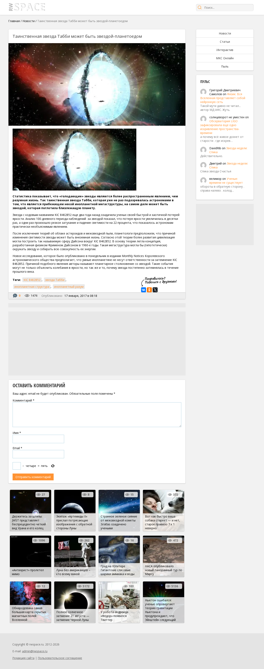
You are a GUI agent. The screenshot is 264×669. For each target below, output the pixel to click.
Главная (14, 21)
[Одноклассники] (149, 289)
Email (17, 448)
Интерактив (224, 50)
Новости (28, 21)
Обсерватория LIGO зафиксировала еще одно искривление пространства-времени (219, 127)
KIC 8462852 (32, 280)
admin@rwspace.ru (34, 651)
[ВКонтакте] (143, 289)
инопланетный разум (69, 287)
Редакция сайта (23, 658)
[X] (155, 289)
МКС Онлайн (225, 58)
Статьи (225, 42)
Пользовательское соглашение (60, 658)
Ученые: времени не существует (226, 181)
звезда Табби (54, 280)
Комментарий (23, 400)
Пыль (225, 66)
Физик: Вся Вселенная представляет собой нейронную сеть (222, 98)
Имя (17, 433)
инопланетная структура (31, 287)
